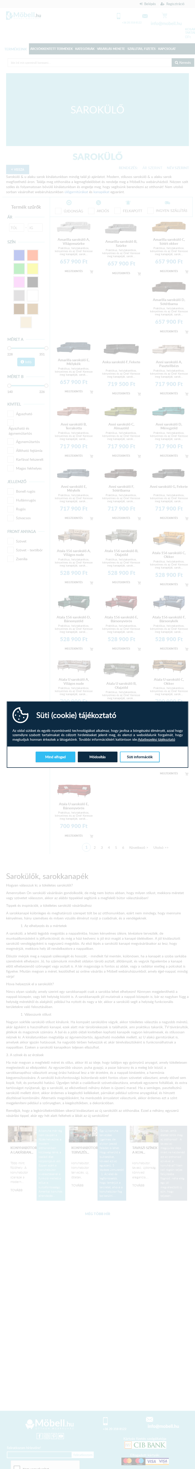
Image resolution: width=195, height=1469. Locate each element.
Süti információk (140, 756)
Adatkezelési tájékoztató (156, 739)
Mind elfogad (55, 756)
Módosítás (97, 756)
